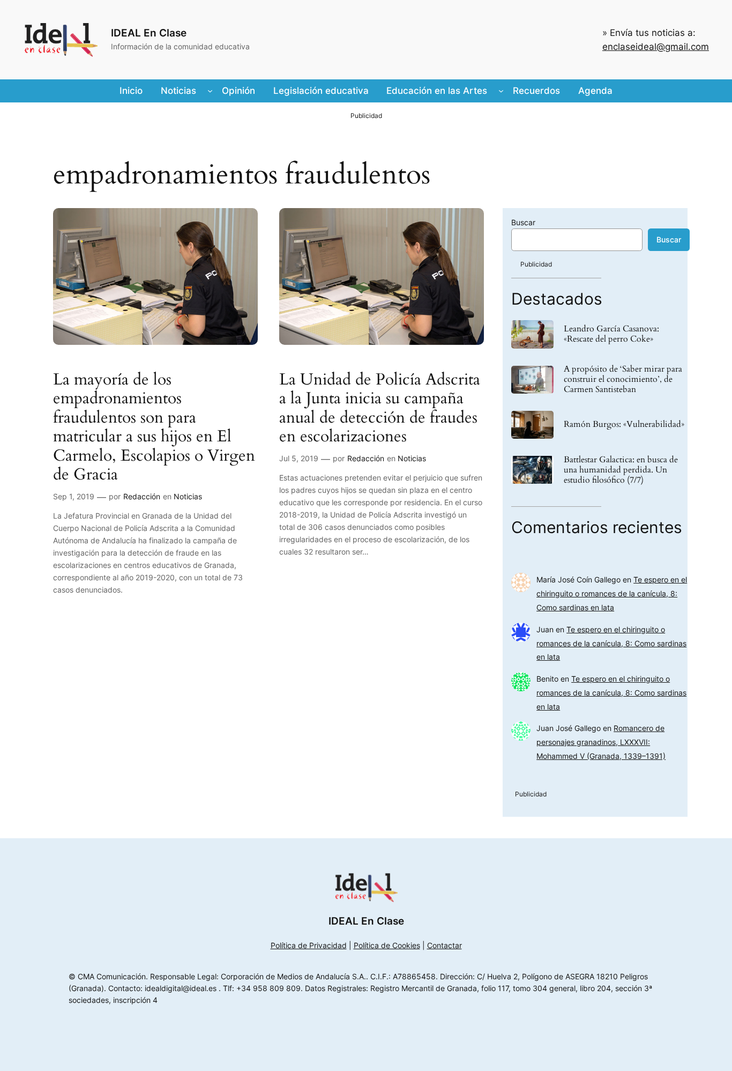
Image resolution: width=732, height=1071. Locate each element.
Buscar (523, 222)
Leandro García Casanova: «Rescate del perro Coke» (611, 334)
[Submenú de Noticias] (210, 90)
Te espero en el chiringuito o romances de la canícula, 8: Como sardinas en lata (611, 593)
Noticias (188, 496)
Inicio (131, 90)
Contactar (444, 945)
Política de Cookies (387, 945)
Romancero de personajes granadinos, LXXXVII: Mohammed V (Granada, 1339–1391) (601, 741)
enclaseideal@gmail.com (655, 46)
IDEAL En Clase (148, 32)
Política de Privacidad (309, 945)
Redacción (141, 496)
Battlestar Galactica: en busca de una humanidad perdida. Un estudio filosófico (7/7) (621, 470)
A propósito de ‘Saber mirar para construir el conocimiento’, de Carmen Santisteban (623, 379)
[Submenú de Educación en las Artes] (501, 90)
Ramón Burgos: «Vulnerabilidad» (624, 424)
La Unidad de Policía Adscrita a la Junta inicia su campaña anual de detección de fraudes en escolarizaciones (379, 409)
